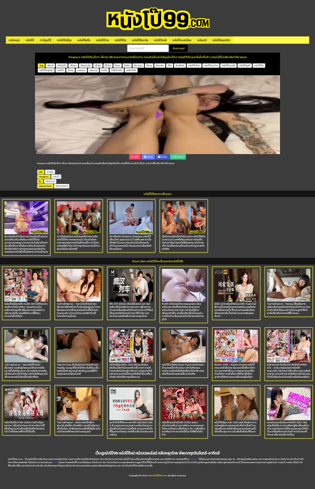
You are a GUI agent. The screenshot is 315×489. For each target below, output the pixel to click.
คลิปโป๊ (30, 40)
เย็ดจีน (98, 65)
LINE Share (178, 156)
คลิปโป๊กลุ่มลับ (46, 70)
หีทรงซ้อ (160, 65)
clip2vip (93, 70)
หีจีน (170, 65)
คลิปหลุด (14, 40)
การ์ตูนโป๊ (45, 40)
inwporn (81, 70)
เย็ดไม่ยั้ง (61, 65)
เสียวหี (50, 65)
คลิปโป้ (60, 70)
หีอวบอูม (138, 65)
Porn (55, 462)
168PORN (131, 70)
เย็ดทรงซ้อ (86, 65)
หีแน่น (117, 65)
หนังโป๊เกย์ (160, 40)
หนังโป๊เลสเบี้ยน (181, 40)
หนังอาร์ (202, 40)
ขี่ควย (70, 70)
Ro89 (104, 70)
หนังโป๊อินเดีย (140, 40)
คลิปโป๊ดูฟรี (244, 65)
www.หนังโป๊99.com (157, 475)
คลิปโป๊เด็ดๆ (194, 65)
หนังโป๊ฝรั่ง (83, 40)
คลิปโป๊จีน (259, 65)
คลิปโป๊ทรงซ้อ (228, 65)
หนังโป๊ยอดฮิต (221, 40)
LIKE (135, 156)
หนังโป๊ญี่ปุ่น (64, 40)
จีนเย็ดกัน (180, 65)
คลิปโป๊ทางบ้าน (211, 65)
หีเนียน (127, 65)
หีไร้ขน (108, 65)
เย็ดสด (73, 65)
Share (149, 156)
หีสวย (149, 65)
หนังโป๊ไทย (102, 40)
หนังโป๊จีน (120, 40)
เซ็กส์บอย (50, 181)
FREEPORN (116, 70)
